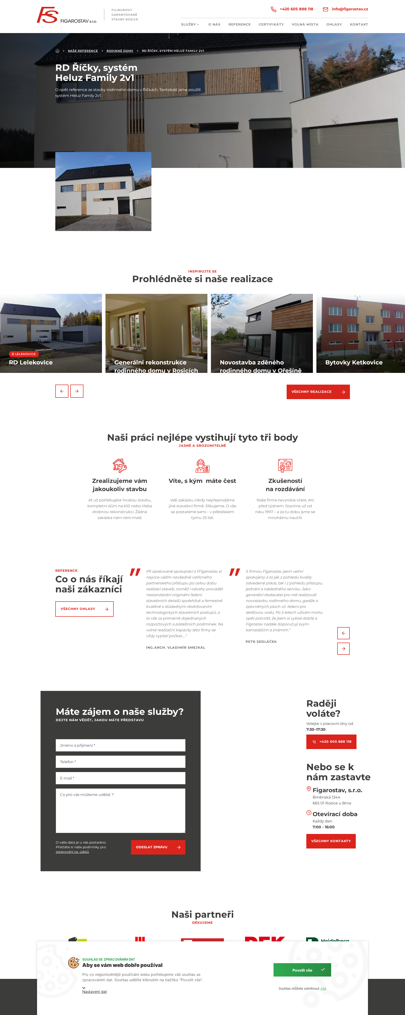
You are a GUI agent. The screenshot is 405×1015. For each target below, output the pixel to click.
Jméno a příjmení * (77, 745)
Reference (240, 24)
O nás (214, 24)
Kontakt (359, 24)
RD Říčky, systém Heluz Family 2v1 (173, 51)
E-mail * (67, 778)
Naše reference (83, 51)
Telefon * (68, 762)
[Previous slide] (61, 391)
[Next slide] (76, 391)
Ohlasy (334, 24)
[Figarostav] (67, 15)
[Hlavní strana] (57, 51)
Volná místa (305, 24)
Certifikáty (271, 24)
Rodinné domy (120, 51)
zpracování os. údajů (72, 852)
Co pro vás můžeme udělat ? (87, 794)
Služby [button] (188, 24)
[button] (103, 191)
